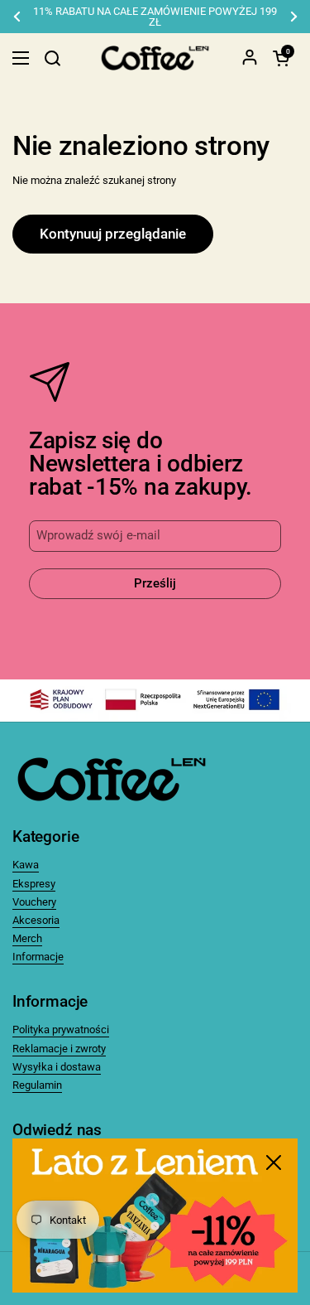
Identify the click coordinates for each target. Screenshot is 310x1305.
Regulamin (37, 1085)
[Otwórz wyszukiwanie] (52, 58)
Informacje (38, 956)
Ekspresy (33, 883)
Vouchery (34, 902)
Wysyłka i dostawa (56, 1067)
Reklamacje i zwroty (59, 1048)
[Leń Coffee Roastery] (155, 58)
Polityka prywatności (60, 1029)
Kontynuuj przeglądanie (113, 233)
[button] (281, 58)
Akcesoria (36, 920)
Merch (27, 938)
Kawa (25, 864)
